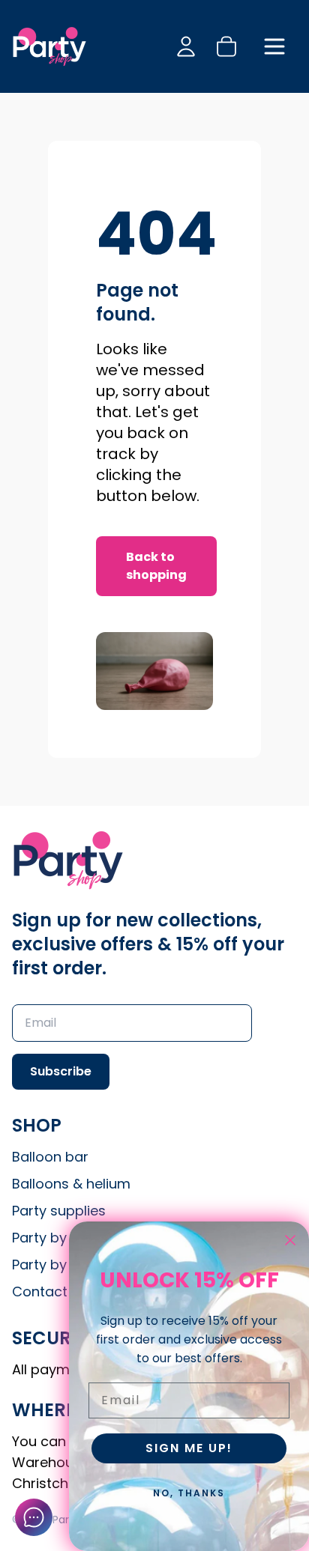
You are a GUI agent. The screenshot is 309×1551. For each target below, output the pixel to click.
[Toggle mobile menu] (274, 46)
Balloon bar (50, 1156)
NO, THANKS (189, 1493)
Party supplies (59, 1210)
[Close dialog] (290, 1240)
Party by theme (63, 1237)
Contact (40, 1291)
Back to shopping (156, 565)
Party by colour (62, 1264)
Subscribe (61, 1071)
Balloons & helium (71, 1183)
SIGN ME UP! (189, 1448)
